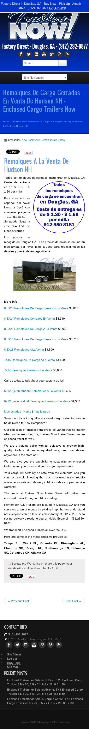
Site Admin (14, 654)
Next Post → (73, 601)
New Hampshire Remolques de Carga (30, 121)
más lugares (42, 411)
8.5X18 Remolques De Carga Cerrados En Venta (36, 339)
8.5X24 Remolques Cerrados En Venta (30, 318)
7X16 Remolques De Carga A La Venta (30, 360)
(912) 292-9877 (73, 46)
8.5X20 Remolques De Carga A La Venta (31, 329)
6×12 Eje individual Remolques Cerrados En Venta (37, 401)
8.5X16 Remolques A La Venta (24, 349)
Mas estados (12, 411)
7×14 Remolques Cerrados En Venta (28, 370)
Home (6, 121)
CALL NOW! (57, 8)
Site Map (13, 666)
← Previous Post (18, 601)
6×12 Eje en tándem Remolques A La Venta (33, 390)
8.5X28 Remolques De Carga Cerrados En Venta (36, 308)
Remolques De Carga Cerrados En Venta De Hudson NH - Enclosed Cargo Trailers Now (41, 100)
